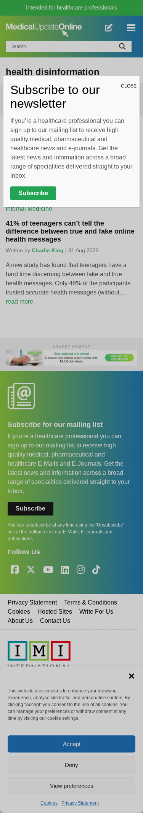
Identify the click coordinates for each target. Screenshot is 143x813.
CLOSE (129, 86)
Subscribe (33, 193)
